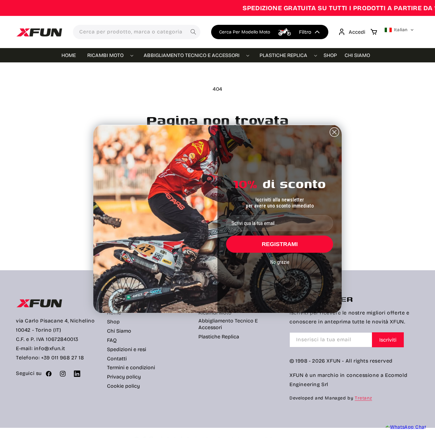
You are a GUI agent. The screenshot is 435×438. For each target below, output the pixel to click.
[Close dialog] (334, 132)
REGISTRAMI (280, 244)
